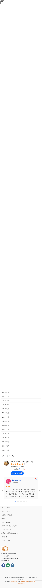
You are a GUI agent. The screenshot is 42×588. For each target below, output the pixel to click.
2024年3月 (5, 429)
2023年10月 (6, 450)
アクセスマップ (6, 529)
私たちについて (6, 540)
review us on (16, 473)
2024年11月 (5, 400)
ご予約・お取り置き (7, 515)
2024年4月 (5, 425)
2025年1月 (5, 392)
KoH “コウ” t (16, 480)
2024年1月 (5, 438)
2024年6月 (5, 417)
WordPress (14, 581)
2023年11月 (5, 446)
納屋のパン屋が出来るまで (9, 533)
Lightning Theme (24, 581)
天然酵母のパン (6, 522)
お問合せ (4, 537)
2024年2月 (5, 433)
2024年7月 (5, 413)
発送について (5, 518)
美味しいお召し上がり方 (9, 526)
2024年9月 (5, 409)
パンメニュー (5, 507)
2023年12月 (6, 442)
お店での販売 (5, 511)
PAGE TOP (39, 568)
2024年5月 (5, 421)
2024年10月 (6, 404)
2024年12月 (6, 396)
